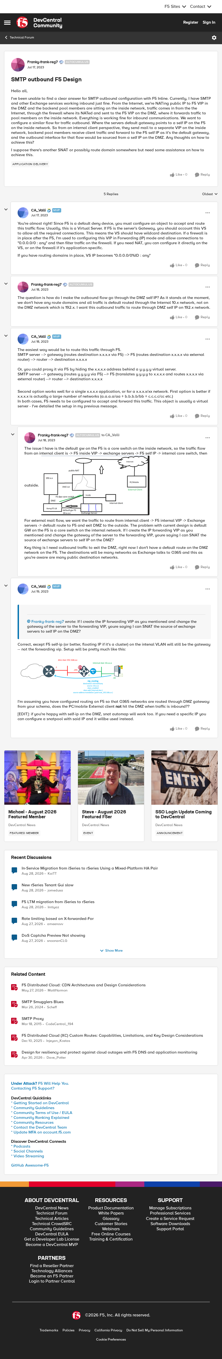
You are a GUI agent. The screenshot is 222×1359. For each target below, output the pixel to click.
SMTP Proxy (33, 1018)
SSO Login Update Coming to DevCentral (183, 814)
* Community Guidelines (32, 1107)
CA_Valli (38, 210)
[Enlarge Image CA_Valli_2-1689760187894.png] (72, 675)
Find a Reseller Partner (52, 1265)
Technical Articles (51, 1218)
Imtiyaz (53, 907)
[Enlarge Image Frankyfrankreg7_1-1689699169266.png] (95, 485)
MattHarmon (57, 990)
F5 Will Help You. (40, 1083)
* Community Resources (32, 1122)
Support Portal (170, 1229)
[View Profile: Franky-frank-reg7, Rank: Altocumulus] (18, 65)
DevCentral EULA (51, 1234)
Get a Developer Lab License (51, 1239)
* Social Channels (27, 1151)
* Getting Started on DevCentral (40, 1102)
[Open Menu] (214, 37)
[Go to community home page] (39, 22)
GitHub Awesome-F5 (30, 1165)
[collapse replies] (6, 209)
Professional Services (170, 1213)
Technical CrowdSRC (52, 1223)
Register (190, 22)
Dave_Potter (56, 1058)
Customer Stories (111, 1223)
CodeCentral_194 (59, 1024)
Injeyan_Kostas (58, 1041)
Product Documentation (111, 1208)
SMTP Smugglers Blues (43, 1002)
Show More (114, 951)
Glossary (111, 1218)
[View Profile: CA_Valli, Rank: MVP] (23, 212)
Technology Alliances (51, 1271)
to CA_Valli (110, 435)
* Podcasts (20, 1146)
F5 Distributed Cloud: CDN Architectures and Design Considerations (84, 985)
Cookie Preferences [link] (111, 1339)
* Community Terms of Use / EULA (41, 1112)
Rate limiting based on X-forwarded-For (58, 918)
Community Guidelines (52, 1229)
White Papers (111, 1213)
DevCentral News (21, 825)
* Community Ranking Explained (40, 1117)
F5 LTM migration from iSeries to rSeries (58, 902)
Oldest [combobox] (210, 194)
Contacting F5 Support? (32, 1088)
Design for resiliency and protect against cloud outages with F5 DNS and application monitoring (109, 1052)
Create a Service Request (170, 1218)
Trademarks (49, 1330)
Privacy (84, 1330)
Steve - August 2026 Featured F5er (104, 814)
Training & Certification (111, 1239)
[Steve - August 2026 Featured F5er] (111, 778)
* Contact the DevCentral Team (39, 1127)
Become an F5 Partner (51, 1276)
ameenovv (55, 924)
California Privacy (108, 1330)
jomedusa (55, 890)
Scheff (52, 1007)
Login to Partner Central (52, 1281)
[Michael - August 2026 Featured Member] (37, 778)
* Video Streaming (27, 1156)
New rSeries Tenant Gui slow (47, 885)
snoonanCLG (57, 941)
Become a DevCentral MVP (52, 1244)
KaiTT (52, 874)
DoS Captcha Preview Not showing (53, 935)
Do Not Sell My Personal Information (154, 1330)
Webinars (111, 1229)
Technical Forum (22, 38)
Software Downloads (170, 1223)
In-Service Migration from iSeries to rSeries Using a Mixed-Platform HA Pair (90, 868)
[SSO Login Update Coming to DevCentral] (184, 778)
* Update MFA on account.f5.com (41, 1132)
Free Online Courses (111, 1234)
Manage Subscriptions (170, 1208)
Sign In (209, 22)
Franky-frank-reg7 (42, 62)
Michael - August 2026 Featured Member (32, 814)
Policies (68, 1330)
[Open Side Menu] (7, 22)
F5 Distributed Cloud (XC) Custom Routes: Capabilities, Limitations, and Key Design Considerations (112, 1035)
